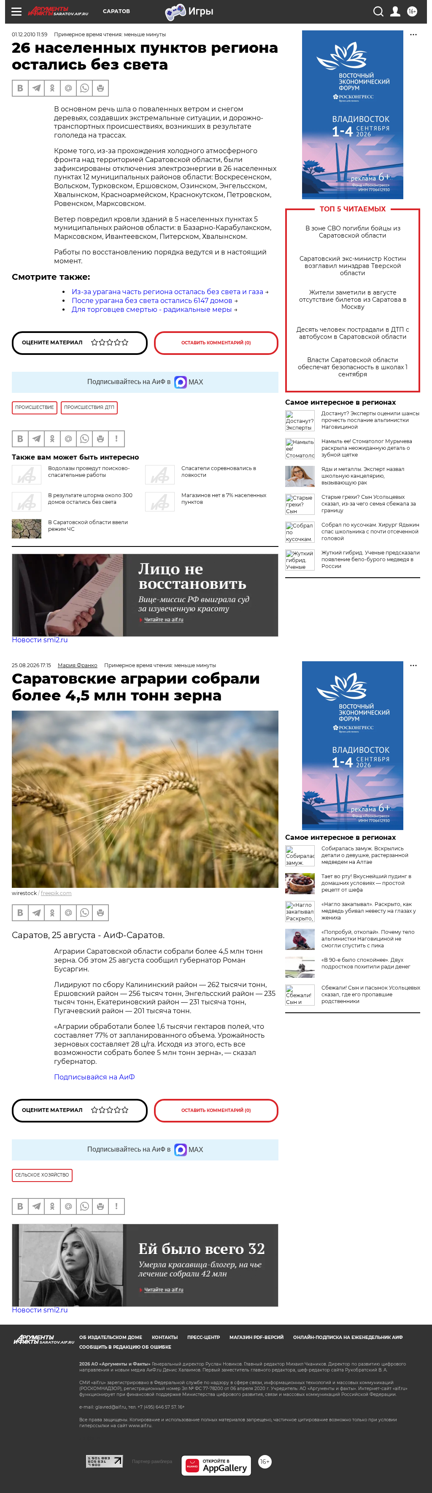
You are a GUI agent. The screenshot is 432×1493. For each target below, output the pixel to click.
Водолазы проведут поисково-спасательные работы (89, 471)
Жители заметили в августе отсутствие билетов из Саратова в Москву (353, 300)
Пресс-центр (203, 1337)
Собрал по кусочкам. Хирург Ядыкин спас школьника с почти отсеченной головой (370, 531)
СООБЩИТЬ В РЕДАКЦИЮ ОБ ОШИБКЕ (125, 1347)
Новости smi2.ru (40, 640)
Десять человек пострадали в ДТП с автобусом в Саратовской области (353, 333)
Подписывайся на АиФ (94, 1077)
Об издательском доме (110, 1337)
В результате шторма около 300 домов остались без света (90, 498)
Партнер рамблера (152, 1461)
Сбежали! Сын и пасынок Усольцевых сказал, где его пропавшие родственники (370, 994)
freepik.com (56, 893)
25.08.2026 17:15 (31, 665)
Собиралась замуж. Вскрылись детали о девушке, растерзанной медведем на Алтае (364, 855)
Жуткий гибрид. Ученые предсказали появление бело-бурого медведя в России (370, 559)
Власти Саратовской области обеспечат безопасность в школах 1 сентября (353, 367)
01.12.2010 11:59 (29, 34)
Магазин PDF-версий (257, 1337)
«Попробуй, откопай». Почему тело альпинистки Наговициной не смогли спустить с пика (368, 939)
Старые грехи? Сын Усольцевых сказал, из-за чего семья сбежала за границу (368, 504)
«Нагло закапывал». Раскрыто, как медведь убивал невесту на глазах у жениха (368, 911)
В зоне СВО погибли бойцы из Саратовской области (352, 232)
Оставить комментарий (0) (216, 343)
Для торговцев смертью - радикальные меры (152, 310)
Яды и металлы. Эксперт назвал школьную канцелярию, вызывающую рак (363, 476)
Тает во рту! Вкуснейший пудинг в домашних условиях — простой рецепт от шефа (366, 883)
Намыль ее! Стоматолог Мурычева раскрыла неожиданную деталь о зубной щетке (366, 448)
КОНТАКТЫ (165, 1337)
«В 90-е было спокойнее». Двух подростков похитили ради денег (365, 963)
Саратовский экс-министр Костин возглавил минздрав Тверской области (353, 266)
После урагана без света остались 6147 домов (152, 301)
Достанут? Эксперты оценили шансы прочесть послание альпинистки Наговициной (370, 420)
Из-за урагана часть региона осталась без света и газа (167, 292)
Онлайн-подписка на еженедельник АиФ (348, 1337)
